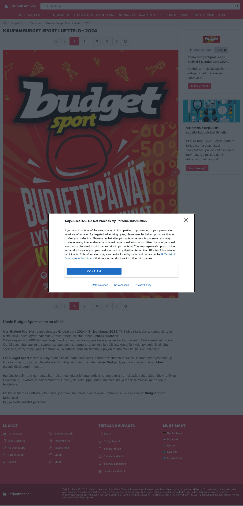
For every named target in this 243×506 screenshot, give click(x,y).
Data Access (121, 284)
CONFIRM (94, 271)
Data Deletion (100, 284)
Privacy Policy (143, 284)
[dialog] (121, 253)
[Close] (187, 221)
